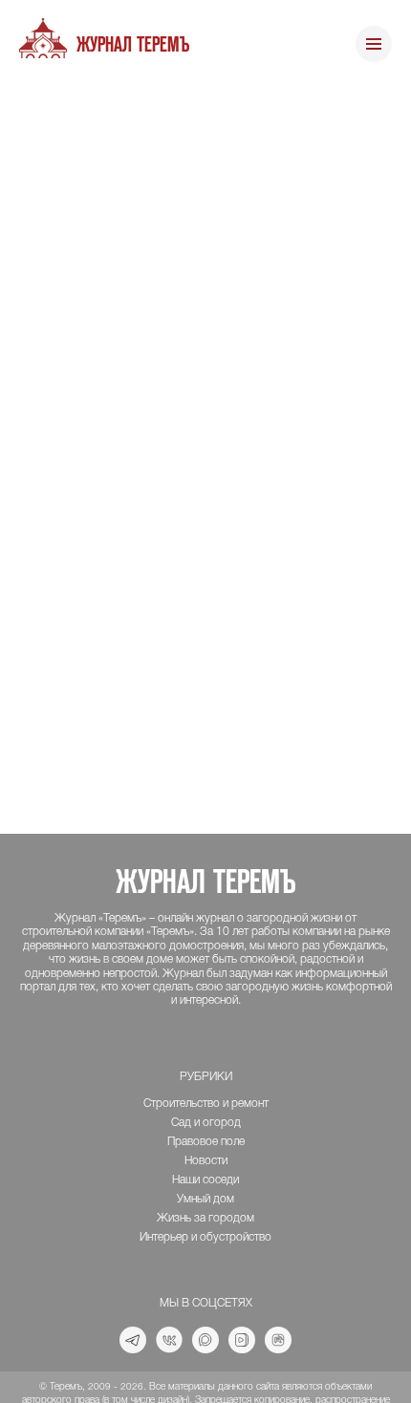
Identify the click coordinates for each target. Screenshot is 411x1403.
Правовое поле (206, 1142)
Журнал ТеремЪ (132, 44)
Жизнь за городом (205, 1218)
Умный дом (205, 1199)
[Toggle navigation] (374, 45)
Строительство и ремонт (206, 1103)
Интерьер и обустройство (205, 1237)
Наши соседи (205, 1180)
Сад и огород (206, 1122)
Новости (205, 1161)
